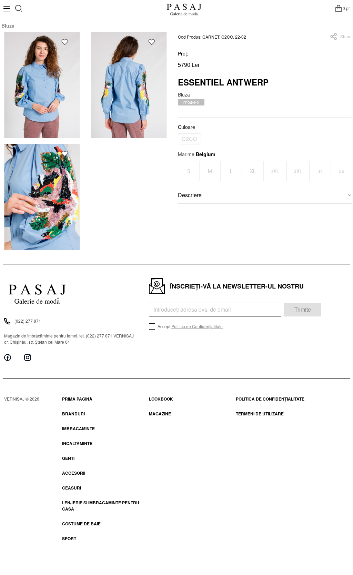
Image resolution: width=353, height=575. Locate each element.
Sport (69, 538)
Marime (196, 154)
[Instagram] (27, 357)
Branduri (73, 414)
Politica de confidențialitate (270, 399)
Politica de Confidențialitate (197, 326)
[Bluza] (42, 85)
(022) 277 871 (27, 321)
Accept (190, 326)
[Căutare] (18, 7)
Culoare (186, 126)
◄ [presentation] (182, 171)
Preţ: (183, 53)
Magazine (160, 414)
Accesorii (73, 473)
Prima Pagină (77, 399)
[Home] (184, 8)
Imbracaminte (78, 428)
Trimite (302, 309)
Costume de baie (81, 524)
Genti (68, 458)
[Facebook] (7, 357)
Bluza (7, 25)
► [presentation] (347, 171)
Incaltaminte (77, 443)
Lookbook (161, 399)
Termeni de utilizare (260, 414)
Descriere (190, 195)
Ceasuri (71, 488)
